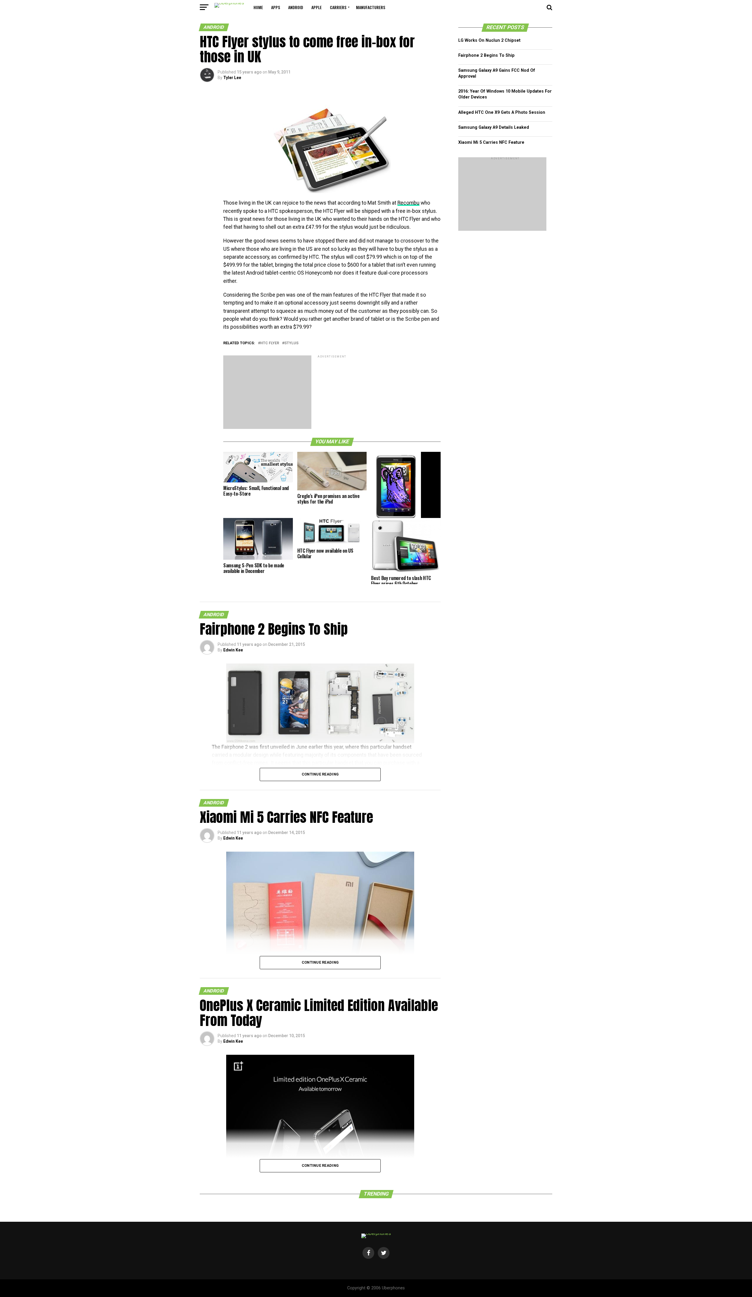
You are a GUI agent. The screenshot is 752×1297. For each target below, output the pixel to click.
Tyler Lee (232, 77)
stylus (291, 343)
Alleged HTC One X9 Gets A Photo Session (501, 112)
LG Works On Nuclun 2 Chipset (489, 40)
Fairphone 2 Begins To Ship (486, 55)
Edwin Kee (233, 650)
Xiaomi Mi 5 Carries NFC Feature (491, 142)
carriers (338, 7)
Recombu (408, 203)
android (295, 7)
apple (316, 7)
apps (275, 7)
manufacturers (370, 7)
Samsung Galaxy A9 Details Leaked (493, 127)
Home (258, 7)
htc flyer (269, 343)
